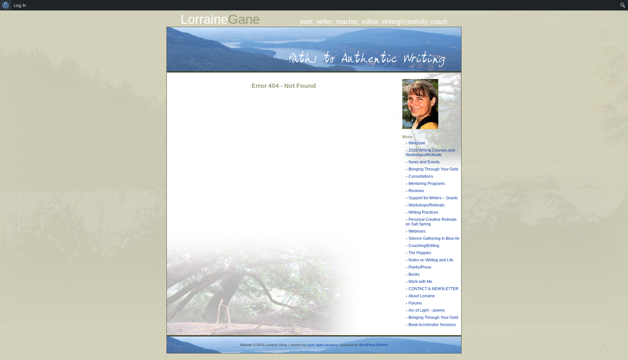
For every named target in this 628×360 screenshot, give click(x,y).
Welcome (417, 143)
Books (414, 274)
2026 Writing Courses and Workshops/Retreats (430, 152)
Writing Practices (423, 212)
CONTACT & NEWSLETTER (434, 288)
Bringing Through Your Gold (433, 169)
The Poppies (420, 253)
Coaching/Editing (424, 245)
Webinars (417, 231)
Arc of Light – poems (427, 310)
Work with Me (420, 281)
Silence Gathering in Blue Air (434, 238)
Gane (244, 19)
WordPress (367, 345)
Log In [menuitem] (20, 5)
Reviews (416, 190)
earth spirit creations (322, 345)
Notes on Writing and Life (431, 260)
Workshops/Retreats (427, 205)
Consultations (421, 176)
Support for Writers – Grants (433, 198)
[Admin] (382, 345)
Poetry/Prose (420, 267)
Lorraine (204, 19)
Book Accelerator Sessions (432, 324)
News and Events (424, 162)
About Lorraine (422, 296)
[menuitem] (5, 5)
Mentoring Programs (427, 183)
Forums (415, 303)
